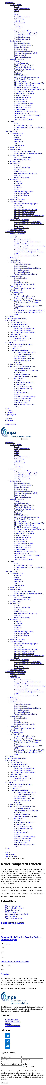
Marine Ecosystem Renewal (24, 65)
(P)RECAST (18, 71)
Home (7, 852)
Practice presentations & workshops (22, 332)
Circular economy (16, 276)
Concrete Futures (16, 346)
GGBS (16, 7)
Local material (15, 294)
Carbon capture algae (21, 95)
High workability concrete (23, 45)
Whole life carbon (16, 262)
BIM (16, 123)
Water (16, 25)
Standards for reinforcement (24, 214)
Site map (8, 1024)
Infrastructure (14, 163)
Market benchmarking (22, 400)
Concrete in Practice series (19, 340)
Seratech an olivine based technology (27, 115)
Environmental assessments (19, 220)
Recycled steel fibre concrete (24, 69)
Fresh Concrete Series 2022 (24, 330)
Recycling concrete (21, 282)
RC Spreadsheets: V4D (22, 356)
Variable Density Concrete (23, 67)
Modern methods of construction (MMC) (28, 153)
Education (17, 186)
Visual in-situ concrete (22, 37)
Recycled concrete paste (22, 107)
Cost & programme (16, 292)
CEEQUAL (18, 226)
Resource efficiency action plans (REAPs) (29, 310)
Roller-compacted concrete (23, 51)
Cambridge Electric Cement (24, 93)
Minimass (17, 73)
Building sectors (15, 179)
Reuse (16, 280)
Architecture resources (22, 368)
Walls (16, 143)
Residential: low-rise (21, 196)
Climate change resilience (23, 386)
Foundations (18, 141)
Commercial (18, 183)
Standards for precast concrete (24, 212)
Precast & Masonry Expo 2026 (15, 961)
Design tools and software (19, 350)
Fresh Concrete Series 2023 (24, 328)
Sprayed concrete (20, 55)
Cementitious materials (22, 17)
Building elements (16, 133)
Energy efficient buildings (23, 388)
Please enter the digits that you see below (15, 1064)
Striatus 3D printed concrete (24, 119)
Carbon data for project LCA (24, 382)
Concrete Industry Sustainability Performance (26, 300)
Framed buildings (16, 149)
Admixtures (18, 27)
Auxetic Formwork (21, 63)
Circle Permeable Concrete (23, 79)
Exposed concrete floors (22, 31)
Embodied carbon (20, 266)
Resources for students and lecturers (22, 366)
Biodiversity (18, 380)
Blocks (16, 13)
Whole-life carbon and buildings (25, 274)
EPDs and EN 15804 (21, 228)
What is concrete (16, 5)
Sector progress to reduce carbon (25, 111)
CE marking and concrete (23, 125)
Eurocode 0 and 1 (16, 147)
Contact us (9, 413)
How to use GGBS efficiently (24, 396)
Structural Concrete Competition (25, 376)
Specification (10, 3)
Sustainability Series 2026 (19, 336)
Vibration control (16, 290)
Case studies (9, 316)
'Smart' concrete (19, 117)
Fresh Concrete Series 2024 (19, 326)
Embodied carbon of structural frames (27, 268)
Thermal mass (15, 238)
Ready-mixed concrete (22, 9)
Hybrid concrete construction (24, 151)
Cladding (17, 135)
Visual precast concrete (22, 39)
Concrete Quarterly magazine (15, 318)
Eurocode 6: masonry (17, 230)
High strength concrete (22, 43)
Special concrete (15, 41)
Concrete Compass (16, 378)
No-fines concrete (20, 49)
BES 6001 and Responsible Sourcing (27, 222)
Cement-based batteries (22, 97)
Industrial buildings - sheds (23, 192)
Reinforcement (19, 23)
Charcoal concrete (20, 99)
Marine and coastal (21, 171)
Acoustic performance (17, 234)
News (7, 409)
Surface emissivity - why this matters (27, 250)
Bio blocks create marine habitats (26, 87)
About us (8, 411)
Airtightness (14, 258)
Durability (13, 236)
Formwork (18, 139)
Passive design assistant (22, 360)
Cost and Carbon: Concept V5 (25, 352)
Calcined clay (19, 19)
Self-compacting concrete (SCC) (25, 53)
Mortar (16, 15)
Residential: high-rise (21, 194)
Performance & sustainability (15, 232)
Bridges (17, 165)
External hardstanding (22, 167)
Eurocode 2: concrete (17, 200)
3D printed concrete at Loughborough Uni (29, 83)
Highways (18, 169)
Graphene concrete (21, 101)
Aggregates (18, 21)
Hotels (16, 190)
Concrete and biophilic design (24, 296)
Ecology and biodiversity (23, 298)
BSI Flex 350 (19, 208)
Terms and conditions (12, 1026)
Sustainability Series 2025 (23, 338)
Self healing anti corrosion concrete (26, 77)
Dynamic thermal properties (24, 358)
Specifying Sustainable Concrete (21, 344)
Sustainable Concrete (12, 1022)
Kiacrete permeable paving (23, 103)
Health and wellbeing (21, 392)
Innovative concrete (17, 59)
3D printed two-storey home (24, 85)
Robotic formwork (20, 109)
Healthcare (18, 188)
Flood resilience (15, 286)
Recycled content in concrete (24, 284)
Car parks (17, 181)
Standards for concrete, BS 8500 (25, 210)
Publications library (16, 364)
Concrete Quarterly (12, 1020)
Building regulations (17, 155)
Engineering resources (22, 374)
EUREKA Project (20, 75)
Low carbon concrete (21, 270)
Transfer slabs (19, 145)
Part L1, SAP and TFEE (22, 157)
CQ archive (14, 348)
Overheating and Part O (22, 159)
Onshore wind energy (22, 177)
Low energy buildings (22, 272)
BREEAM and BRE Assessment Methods (29, 224)
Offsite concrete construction (24, 404)
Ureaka (16, 61)
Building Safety (15, 161)
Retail (16, 198)
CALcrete (17, 362)
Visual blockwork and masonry (25, 35)
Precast (16, 11)
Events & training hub (17, 322)
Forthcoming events (12, 922)
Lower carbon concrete (22, 398)
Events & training (11, 320)
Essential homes (20, 81)
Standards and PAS (16, 202)
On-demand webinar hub (18, 324)
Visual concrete (15, 29)
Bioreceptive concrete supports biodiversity (29, 89)
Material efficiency (20, 402)
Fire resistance (15, 260)
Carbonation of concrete (22, 264)
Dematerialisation (20, 278)
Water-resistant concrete (22, 57)
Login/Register (10, 415)
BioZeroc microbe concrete (23, 91)
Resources (9, 342)
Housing (17, 394)
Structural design (11, 131)
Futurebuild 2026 (16, 334)
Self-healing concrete (21, 113)
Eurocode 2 (18, 390)
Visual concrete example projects (25, 33)
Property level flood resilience (24, 288)
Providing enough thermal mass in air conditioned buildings (27, 243)
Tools (12, 121)
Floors (16, 137)
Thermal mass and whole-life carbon (27, 256)
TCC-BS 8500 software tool (24, 354)
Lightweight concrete (21, 47)
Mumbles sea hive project (23, 105)
